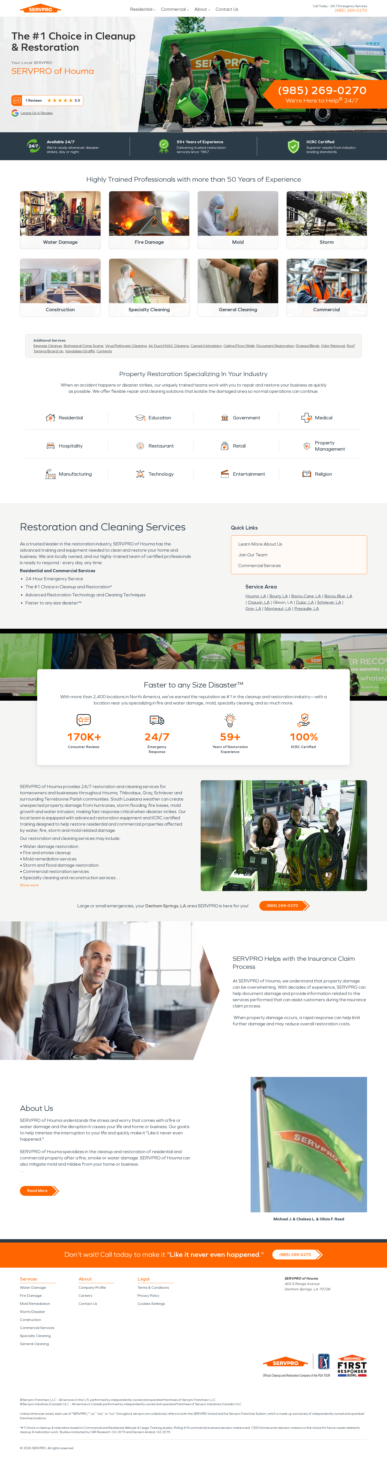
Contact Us (227, 9)
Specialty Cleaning (35, 1336)
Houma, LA (255, 596)
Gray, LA (253, 608)
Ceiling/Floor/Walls (239, 346)
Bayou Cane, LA (306, 596)
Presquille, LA (306, 608)
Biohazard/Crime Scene (83, 346)
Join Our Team (252, 554)
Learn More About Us (260, 544)
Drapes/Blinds (307, 346)
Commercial (173, 9)
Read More (37, 1190)
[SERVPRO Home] (40, 8)
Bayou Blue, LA (338, 596)
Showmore (29, 885)
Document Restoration (275, 346)
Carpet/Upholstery (206, 346)
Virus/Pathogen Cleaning (126, 346)
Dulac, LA (305, 602)
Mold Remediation (35, 1303)
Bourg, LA (278, 596)
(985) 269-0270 (351, 10)
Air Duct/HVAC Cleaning (168, 346)
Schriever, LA (329, 602)
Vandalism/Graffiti (80, 351)
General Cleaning (34, 1344)
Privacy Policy (148, 1295)
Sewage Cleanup (47, 346)
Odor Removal (333, 346)
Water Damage (33, 1287)
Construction (30, 1320)
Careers (85, 1295)
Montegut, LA (277, 608)
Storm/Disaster (32, 1312)
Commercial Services (259, 565)
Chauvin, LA (259, 602)
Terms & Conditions (153, 1287)
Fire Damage (31, 1295)
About (200, 9)
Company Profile (92, 1287)
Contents (104, 351)
